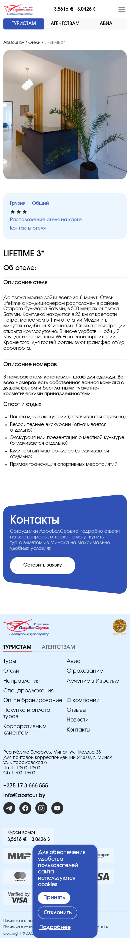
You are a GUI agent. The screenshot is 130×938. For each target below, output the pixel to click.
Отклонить (58, 912)
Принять (54, 897)
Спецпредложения (28, 690)
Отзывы (76, 710)
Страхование (85, 671)
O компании (83, 700)
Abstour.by (13, 42)
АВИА (106, 23)
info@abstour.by (24, 795)
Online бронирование (32, 700)
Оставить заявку (42, 565)
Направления (21, 681)
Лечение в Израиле (93, 681)
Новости (78, 719)
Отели (34, 42)
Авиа (74, 661)
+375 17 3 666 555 (25, 785)
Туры (9, 661)
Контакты (78, 730)
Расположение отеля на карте (46, 220)
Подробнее (55, 927)
